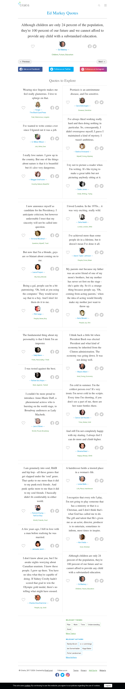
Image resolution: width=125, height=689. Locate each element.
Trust (46, 243)
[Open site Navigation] (105, 5)
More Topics (71, 633)
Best (34, 385)
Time (80, 422)
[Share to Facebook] (90, 46)
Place (82, 489)
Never (41, 318)
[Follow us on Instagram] (93, 69)
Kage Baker (87, 648)
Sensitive (88, 110)
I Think (46, 360)
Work (76, 625)
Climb (90, 456)
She (89, 323)
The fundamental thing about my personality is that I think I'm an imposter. (40, 339)
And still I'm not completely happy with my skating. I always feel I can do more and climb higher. (85, 435)
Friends (40, 520)
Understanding (94, 625)
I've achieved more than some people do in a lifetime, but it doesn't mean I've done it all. (85, 239)
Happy (79, 456)
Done (85, 260)
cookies (27, 686)
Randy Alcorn (72, 644)
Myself (79, 156)
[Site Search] (99, 5)
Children (55, 55)
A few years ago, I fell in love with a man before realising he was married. (40, 533)
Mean (90, 260)
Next (101, 61)
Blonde (43, 277)
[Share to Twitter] (95, 46)
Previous (26, 61)
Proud (39, 431)
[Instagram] (68, 675)
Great (79, 194)
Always (85, 456)
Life (78, 489)
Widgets (102, 670)
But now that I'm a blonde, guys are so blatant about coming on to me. (40, 256)
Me (35, 277)
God (81, 547)
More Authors (71, 657)
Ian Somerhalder (73, 648)
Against (39, 385)
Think (33, 360)
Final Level (49, 670)
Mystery (90, 156)
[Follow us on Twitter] (61, 69)
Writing (84, 194)
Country (34, 184)
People (36, 318)
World (34, 431)
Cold (89, 422)
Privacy (84, 670)
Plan (68, 625)
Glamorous (39, 117)
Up (86, 323)
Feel (32, 117)
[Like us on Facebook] (30, 69)
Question (35, 243)
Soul (45, 520)
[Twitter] (62, 675)
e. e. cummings (86, 644)
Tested (45, 385)
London (85, 227)
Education (69, 55)
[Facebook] (57, 675)
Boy (45, 318)
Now (39, 277)
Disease (81, 110)
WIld (90, 227)
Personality (40, 360)
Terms (75, 670)
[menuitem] (75, 670)
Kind (78, 376)
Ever (44, 146)
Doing (84, 156)
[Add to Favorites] (33, 46)
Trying (90, 194)
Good (69, 629)
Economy (89, 376)
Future (61, 55)
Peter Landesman (74, 653)
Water (85, 422)
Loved (80, 227)
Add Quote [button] (93, 670)
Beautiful (46, 184)
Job (36, 146)
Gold (44, 608)
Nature (39, 184)
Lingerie (46, 117)
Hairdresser (89, 489)
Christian (87, 547)
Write (40, 146)
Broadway (45, 431)
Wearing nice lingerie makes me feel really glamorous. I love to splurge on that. (40, 94)
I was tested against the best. (40, 368)
